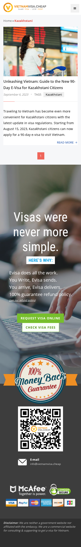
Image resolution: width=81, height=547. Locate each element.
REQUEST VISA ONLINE (40, 318)
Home (7, 21)
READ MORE (65, 142)
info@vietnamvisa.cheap (45, 464)
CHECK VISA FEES (41, 327)
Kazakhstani (54, 94)
